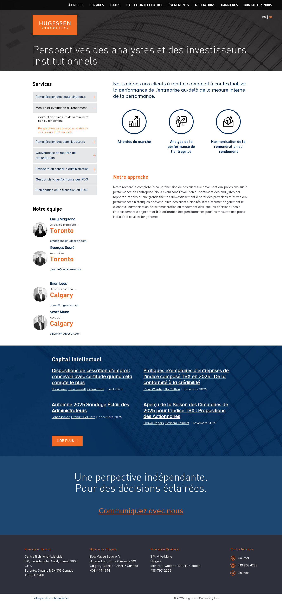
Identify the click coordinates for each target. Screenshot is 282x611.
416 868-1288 (247, 566)
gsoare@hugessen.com (65, 269)
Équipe (115, 5)
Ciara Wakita (152, 389)
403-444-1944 (100, 570)
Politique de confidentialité (50, 598)
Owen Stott (95, 389)
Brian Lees (59, 389)
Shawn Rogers (153, 423)
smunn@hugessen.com (65, 333)
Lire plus (65, 441)
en (264, 17)
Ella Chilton (172, 389)
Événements (178, 5)
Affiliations (205, 5)
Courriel (243, 558)
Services (96, 5)
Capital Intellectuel (144, 5)
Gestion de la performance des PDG (62, 179)
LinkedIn (243, 573)
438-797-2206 (160, 570)
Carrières (229, 5)
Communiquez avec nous (141, 511)
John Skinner (61, 417)
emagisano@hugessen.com (68, 240)
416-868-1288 (34, 575)
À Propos (76, 5)
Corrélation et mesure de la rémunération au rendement (63, 119)
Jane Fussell (77, 389)
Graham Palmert (83, 417)
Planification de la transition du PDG (61, 190)
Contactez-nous (258, 5)
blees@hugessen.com (64, 305)
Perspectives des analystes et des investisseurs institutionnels (63, 130)
